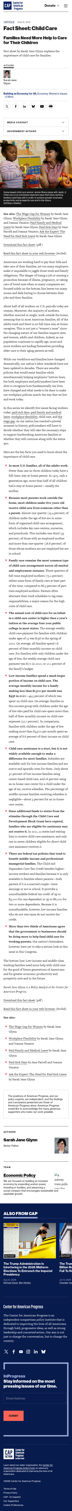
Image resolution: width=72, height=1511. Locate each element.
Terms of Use (9, 1488)
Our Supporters (11, 1501)
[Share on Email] (41, 106)
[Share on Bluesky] (33, 106)
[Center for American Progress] (7, 5)
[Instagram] (28, 1351)
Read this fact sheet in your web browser (29, 253)
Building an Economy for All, (20, 93)
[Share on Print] (50, 106)
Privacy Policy (10, 1492)
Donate (50, 6)
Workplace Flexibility (27, 218)
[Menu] (66, 6)
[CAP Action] (15, 1454)
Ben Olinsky (25, 1282)
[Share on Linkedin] (24, 106)
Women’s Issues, (58, 93)
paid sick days (20, 412)
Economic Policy (19, 1175)
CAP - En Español (12, 1497)
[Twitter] (6, 1351)
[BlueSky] (43, 1351)
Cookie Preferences (13, 1505)
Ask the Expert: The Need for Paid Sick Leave (38, 1074)
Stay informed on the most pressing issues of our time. (30, 1381)
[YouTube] (21, 1351)
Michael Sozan (10, 1282)
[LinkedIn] (35, 1351)
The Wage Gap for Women (33, 214)
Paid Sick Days (48, 227)
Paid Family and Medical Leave (28, 1050)
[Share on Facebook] (15, 106)
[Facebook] (13, 1351)
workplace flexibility (24, 417)
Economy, (43, 93)
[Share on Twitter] (6, 106)
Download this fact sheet (19, 245)
